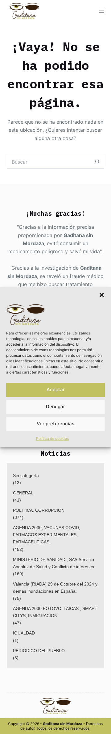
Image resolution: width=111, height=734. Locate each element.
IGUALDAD (24, 632)
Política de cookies (52, 438)
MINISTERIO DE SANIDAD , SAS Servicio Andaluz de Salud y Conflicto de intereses (53, 563)
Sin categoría (26, 475)
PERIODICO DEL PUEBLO (39, 650)
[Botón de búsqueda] (97, 162)
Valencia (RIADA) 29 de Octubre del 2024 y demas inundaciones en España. (55, 587)
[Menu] (101, 11)
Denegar (55, 407)
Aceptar (56, 390)
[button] (102, 295)
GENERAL (23, 492)
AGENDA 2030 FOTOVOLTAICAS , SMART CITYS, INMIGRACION (55, 612)
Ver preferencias (55, 424)
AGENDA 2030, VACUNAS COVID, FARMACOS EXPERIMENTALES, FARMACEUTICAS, (46, 534)
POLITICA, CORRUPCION (38, 510)
